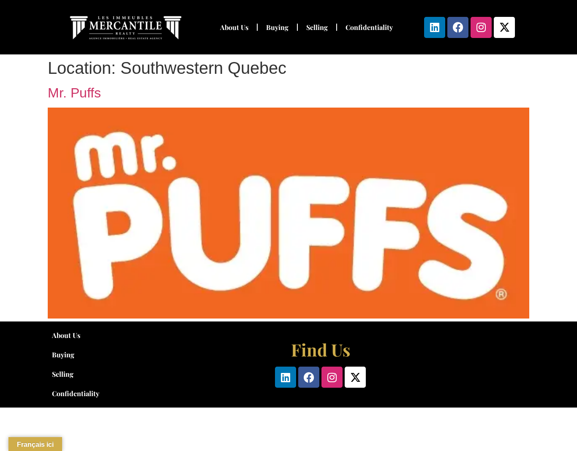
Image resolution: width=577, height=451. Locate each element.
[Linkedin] (434, 27)
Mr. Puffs (74, 92)
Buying (277, 27)
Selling (317, 27)
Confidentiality (369, 27)
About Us (234, 27)
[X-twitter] (504, 27)
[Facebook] (457, 27)
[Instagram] (481, 27)
